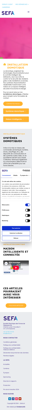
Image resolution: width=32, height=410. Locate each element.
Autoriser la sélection (16, 233)
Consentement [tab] (6, 175)
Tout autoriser (16, 228)
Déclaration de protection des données (16, 353)
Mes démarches (21, 4)
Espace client (7, 4)
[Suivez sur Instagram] (16, 398)
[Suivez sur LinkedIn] (9, 398)
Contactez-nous (13, 104)
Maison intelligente (14, 119)
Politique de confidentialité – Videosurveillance (12, 348)
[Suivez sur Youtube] (20, 398)
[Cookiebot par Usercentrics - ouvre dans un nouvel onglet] (23, 171)
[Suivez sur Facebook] (13, 398)
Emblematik (21, 407)
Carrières (6, 7)
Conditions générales (10, 342)
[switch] (27, 210)
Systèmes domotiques (15, 111)
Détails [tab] (15, 175)
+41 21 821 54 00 (8, 332)
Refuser (16, 238)
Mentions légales (8, 356)
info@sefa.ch (7, 333)
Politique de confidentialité (11, 345)
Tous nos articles (16, 305)
